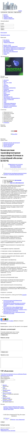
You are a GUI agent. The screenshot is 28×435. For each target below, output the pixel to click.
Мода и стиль (6, 91)
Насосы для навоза (8, 145)
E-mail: (2, 23)
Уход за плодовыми (7, 392)
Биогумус (5, 385)
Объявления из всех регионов (8, 430)
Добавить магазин (7, 17)
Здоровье (5, 85)
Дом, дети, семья (7, 82)
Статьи (5, 54)
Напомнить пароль (5, 35)
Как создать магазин (8, 50)
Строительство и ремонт (9, 104)
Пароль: (2, 26)
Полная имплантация (8, 144)
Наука (4, 93)
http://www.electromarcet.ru (17, 182)
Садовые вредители (7, 400)
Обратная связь (16, 406)
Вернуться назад (5, 429)
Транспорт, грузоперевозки (10, 106)
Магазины (6, 16)
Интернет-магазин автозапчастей (11, 142)
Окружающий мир (8, 96)
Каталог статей (7, 45)
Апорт (4, 387)
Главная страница (7, 406)
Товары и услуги (7, 107)
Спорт (5, 100)
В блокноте (6, 122)
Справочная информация (9, 103)
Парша (4, 395)
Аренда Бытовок (7, 146)
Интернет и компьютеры (9, 87)
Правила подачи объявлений (10, 46)
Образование (6, 94)
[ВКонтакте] (1, 319)
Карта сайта (6, 52)
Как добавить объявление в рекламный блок (14, 47)
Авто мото (6, 80)
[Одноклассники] (3, 319)
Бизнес (5, 81)
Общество (5, 95)
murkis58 (24, 294)
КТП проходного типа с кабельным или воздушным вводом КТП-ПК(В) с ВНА (13, 307)
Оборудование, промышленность (11, 98)
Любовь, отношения (8, 90)
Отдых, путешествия (8, 99)
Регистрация (4, 32)
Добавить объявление (8, 18)
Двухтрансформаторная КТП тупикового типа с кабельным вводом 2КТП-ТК (15, 310)
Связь (4, 102)
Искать (2, 381)
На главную (6, 40)
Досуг (4, 83)
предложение (18, 180)
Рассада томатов (6, 390)
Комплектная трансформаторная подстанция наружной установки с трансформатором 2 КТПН (14, 304)
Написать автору (5, 320)
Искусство (6, 86)
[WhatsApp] (7, 319)
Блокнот (6, 14)
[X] (5, 319)
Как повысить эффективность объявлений (13, 49)
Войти (2, 29)
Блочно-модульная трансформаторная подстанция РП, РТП (12, 301)
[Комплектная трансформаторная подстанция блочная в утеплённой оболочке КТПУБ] (15, 174)
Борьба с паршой (6, 398)
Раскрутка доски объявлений (10, 51)
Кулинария (6, 89)
